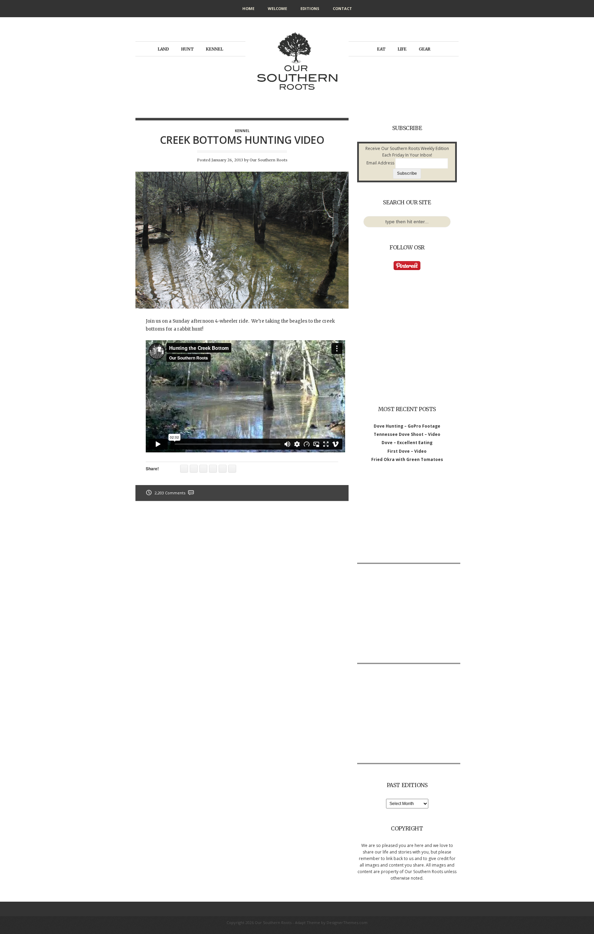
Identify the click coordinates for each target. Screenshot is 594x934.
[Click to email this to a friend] (184, 469)
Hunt (187, 49)
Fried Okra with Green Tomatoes (407, 459)
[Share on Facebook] (213, 469)
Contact (342, 8)
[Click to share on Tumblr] (194, 469)
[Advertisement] (408, 520)
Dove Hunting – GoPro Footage (407, 426)
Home (248, 8)
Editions (309, 8)
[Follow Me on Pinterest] (407, 268)
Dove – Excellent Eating (407, 442)
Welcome (277, 8)
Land (163, 49)
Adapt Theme (307, 922)
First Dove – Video (407, 451)
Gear (424, 49)
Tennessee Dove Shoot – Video (407, 434)
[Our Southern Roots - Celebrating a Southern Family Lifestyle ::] (297, 98)
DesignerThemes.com (347, 922)
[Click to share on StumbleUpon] (223, 469)
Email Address (380, 163)
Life (402, 49)
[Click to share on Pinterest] (203, 469)
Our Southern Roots (268, 160)
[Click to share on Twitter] (232, 469)
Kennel (214, 49)
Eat (381, 49)
